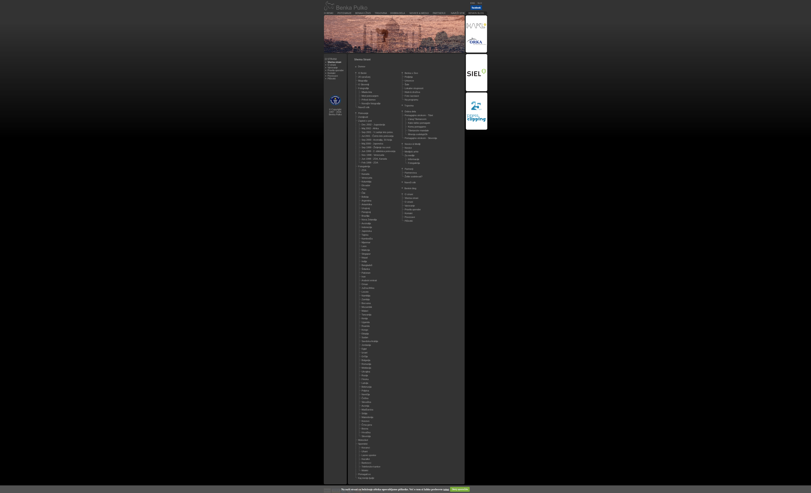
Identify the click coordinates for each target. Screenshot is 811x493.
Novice (408, 148)
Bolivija (365, 197)
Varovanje (333, 67)
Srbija (364, 413)
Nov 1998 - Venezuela (373, 155)
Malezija (366, 250)
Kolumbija (366, 181)
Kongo (365, 330)
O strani (332, 65)
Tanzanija (366, 314)
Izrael (364, 352)
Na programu (411, 99)
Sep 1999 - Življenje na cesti (376, 147)
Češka (365, 398)
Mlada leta (367, 92)
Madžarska (367, 409)
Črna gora (367, 425)
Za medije (410, 155)
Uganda (366, 322)
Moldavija (366, 368)
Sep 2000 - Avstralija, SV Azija (377, 140)
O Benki (328, 13)
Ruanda (366, 326)
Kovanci (366, 447)
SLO (480, 3)
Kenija (365, 318)
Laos (364, 246)
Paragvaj (366, 212)
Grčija (365, 356)
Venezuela (367, 178)
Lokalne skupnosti (414, 88)
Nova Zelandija (369, 219)
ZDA (364, 170)
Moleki (365, 470)
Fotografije (363, 88)
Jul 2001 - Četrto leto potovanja (377, 136)
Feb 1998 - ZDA (370, 162)
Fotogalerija (364, 166)
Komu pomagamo (417, 126)
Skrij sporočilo (460, 489)
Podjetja (409, 77)
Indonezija (367, 227)
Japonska (367, 231)
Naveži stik (458, 13)
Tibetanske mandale (418, 130)
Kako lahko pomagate (419, 123)
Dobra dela (397, 13)
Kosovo (365, 421)
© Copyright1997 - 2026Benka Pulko (335, 112)
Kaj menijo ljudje (366, 478)
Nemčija (366, 394)
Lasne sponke (369, 455)
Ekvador (366, 185)
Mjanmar (366, 242)
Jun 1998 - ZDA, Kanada (374, 159)
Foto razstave (412, 96)
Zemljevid (363, 117)
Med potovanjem (370, 96)
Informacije (413, 159)
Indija (364, 261)
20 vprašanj (364, 77)
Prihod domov (369, 99)
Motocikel (363, 440)
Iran (364, 276)
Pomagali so (364, 474)
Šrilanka (366, 269)
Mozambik (367, 307)
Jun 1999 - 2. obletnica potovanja (378, 151)
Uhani (364, 451)
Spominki (362, 444)
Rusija (365, 375)
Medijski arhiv (412, 151)
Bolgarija (366, 360)
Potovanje (344, 13)
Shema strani (411, 198)
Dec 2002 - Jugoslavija (373, 124)
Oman (365, 284)
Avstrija (365, 406)
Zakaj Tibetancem (417, 119)
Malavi (365, 311)
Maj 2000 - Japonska (372, 143)
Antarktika (367, 204)
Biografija (362, 80)
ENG (472, 3)
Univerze (409, 80)
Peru (364, 189)
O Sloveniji (363, 84)
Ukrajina (366, 371)
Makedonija (367, 417)
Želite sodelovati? (413, 176)
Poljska (365, 390)
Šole (407, 84)
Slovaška (366, 402)
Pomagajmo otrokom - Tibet (419, 115)
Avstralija (366, 223)
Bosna (365, 428)
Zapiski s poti (365, 121)
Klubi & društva (412, 92)
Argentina (366, 200)
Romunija (366, 364)
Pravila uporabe (336, 70)
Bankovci (366, 463)
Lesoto (365, 292)
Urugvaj (366, 208)
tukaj (446, 489)
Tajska (365, 235)
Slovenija (366, 436)
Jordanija (366, 345)
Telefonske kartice (371, 466)
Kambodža (367, 238)
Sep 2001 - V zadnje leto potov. (377, 132)
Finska (365, 379)
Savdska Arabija (370, 341)
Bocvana (366, 303)
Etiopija (365, 333)
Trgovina (381, 13)
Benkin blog (476, 13)
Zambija (366, 299)
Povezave (333, 76)
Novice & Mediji (419, 13)
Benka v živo (363, 13)
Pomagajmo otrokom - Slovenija (421, 138)
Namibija (366, 295)
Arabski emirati (369, 280)
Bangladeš (367, 265)
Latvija (365, 383)
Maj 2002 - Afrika (370, 128)
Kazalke (366, 459)
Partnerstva (411, 172)
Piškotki (332, 78)
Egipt (364, 349)
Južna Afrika (368, 288)
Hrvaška (366, 432)
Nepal (364, 257)
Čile (363, 193)
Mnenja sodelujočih (417, 134)
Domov (361, 66)
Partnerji (439, 13)
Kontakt (331, 73)
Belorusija (366, 387)
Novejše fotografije (371, 103)
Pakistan (366, 273)
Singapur (366, 254)
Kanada (365, 174)
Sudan (365, 337)
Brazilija (365, 216)
